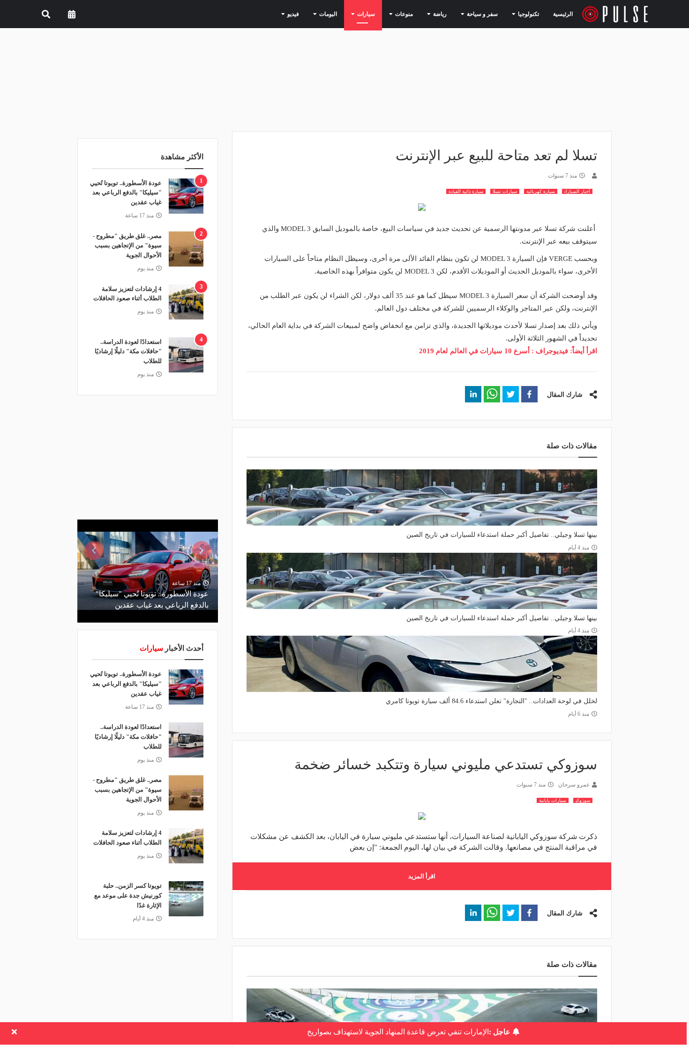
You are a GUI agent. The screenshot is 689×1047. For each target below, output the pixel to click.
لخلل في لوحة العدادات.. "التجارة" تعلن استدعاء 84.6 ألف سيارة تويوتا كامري (491, 701)
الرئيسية (564, 13)
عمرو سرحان (574, 784)
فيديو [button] (318, 13)
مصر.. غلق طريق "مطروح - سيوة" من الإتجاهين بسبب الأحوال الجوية (127, 245)
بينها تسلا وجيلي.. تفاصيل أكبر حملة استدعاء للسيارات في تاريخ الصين (501, 534)
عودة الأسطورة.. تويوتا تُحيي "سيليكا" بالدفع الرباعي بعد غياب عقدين (126, 192)
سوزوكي (583, 800)
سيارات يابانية (552, 800)
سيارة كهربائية (540, 191)
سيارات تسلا (505, 191)
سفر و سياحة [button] (487, 13)
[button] (529, 394)
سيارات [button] (383, 13)
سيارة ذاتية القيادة (466, 191)
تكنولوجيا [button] (527, 13)
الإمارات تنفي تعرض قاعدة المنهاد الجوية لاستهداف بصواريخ (408, 1032)
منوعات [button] (417, 13)
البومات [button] (349, 13)
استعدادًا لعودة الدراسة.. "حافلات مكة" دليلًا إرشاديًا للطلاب (128, 351)
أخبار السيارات (577, 191)
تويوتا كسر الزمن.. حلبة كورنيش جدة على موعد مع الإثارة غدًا (128, 895)
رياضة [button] (449, 13)
